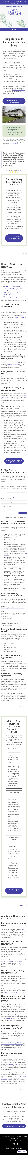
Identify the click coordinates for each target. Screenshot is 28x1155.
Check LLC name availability (12, 286)
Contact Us (9, 6)
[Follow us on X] (14, 1144)
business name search (13, 364)
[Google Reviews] (10, 1144)
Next (22, 513)
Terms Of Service (10, 1148)
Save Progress (8, 517)
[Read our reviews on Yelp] (17, 1144)
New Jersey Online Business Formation (12, 608)
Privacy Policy (19, 1148)
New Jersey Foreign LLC (14, 143)
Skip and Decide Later (20, 517)
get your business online (14, 208)
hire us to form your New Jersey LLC (14, 992)
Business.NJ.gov (12, 1064)
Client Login (16, 6)
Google (20, 170)
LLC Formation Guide (18, 90)
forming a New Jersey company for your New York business (12, 1043)
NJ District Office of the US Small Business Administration (13, 1078)
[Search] (21, 6)
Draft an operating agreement (13, 297)
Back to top (23, 254)
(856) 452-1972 (14, 3)
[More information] (13, 498)
